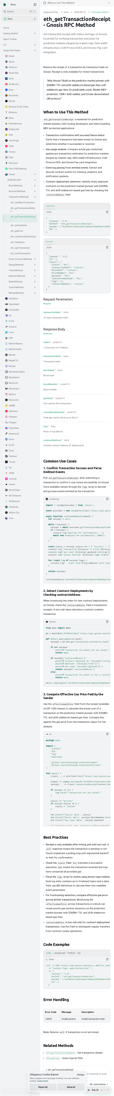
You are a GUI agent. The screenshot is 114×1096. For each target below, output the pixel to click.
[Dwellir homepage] (4, 4)
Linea (11, 332)
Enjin (11, 157)
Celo (11, 135)
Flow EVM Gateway (18, 168)
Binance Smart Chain (18, 107)
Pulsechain (14, 428)
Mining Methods (16, 293)
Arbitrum (13, 67)
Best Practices (55, 837)
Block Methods (16, 185)
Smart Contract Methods (20, 259)
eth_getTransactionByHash (23, 209)
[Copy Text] (107, 212)
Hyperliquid (14, 304)
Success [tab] (49, 241)
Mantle (12, 355)
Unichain (13, 479)
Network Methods (17, 276)
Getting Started (10, 33)
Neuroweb (13, 400)
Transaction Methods (19, 197)
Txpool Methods (16, 287)
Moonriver (13, 383)
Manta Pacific (15, 349)
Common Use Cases (60, 461)
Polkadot (13, 417)
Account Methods (17, 191)
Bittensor (13, 112)
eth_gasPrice (17, 231)
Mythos (12, 394)
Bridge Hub (14, 129)
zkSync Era (14, 512)
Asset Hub (13, 73)
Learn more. (43, 1081)
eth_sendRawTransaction (23, 202)
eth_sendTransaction (21, 253)
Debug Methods (16, 265)
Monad (12, 366)
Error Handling (56, 999)
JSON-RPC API (14, 180)
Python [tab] (71, 952)
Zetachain (13, 507)
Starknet (13, 456)
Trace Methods (16, 270)
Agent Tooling (9, 39)
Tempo (12, 462)
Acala (11, 56)
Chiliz (11, 146)
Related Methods (58, 1045)
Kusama (12, 327)
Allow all (71, 1087)
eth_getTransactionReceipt (23, 218)
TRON (11, 473)
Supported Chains (11, 50)
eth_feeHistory (18, 242)
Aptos (11, 61)
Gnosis (12, 174)
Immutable (14, 310)
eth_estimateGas (19, 225)
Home (6, 28)
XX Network (14, 501)
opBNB (12, 405)
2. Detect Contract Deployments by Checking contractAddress (68, 592)
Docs (13, 4)
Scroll (11, 445)
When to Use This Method (65, 112)
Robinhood (14, 434)
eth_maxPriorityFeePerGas (23, 236)
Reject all (43, 1087)
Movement (14, 388)
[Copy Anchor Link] (90, 112)
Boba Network (15, 123)
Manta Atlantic (16, 343)
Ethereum (13, 163)
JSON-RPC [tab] (50, 206)
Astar (11, 78)
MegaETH (13, 360)
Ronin (11, 439)
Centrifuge (14, 140)
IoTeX (11, 321)
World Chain (14, 490)
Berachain (13, 95)
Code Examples (56, 944)
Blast (11, 118)
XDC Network (15, 495)
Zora (11, 518)
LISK (11, 338)
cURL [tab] (49, 952)
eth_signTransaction (20, 248)
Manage (80, 1074)
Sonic (11, 450)
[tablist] (77, 206)
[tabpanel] (77, 222)
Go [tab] (79, 952)
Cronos (12, 152)
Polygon (12, 422)
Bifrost (12, 101)
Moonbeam (14, 377)
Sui (10, 467)
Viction (12, 484)
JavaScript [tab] (60, 952)
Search (21, 11)
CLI (4, 45)
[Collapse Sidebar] (35, 4)
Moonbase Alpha (17, 372)
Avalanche (14, 84)
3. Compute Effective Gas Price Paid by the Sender (73, 696)
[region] (77, 225)
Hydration (13, 298)
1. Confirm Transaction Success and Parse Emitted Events (72, 470)
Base (11, 90)
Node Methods (15, 281)
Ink (10, 315)
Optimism (13, 411)
